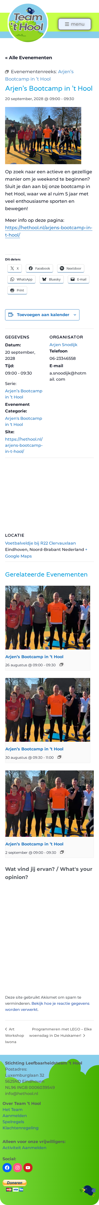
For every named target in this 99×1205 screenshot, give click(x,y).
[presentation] (47, 618)
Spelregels (13, 1121)
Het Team (13, 1109)
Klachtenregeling (21, 1127)
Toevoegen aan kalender (43, 314)
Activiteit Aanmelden (24, 1147)
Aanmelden (15, 1115)
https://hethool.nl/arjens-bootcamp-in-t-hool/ (24, 445)
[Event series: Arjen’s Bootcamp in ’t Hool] (61, 664)
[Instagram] (17, 1167)
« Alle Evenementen (28, 57)
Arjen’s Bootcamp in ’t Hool (34, 656)
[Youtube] (27, 1167)
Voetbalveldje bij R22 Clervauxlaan (40, 543)
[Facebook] (7, 1167)
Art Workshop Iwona (14, 1035)
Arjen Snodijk (63, 344)
